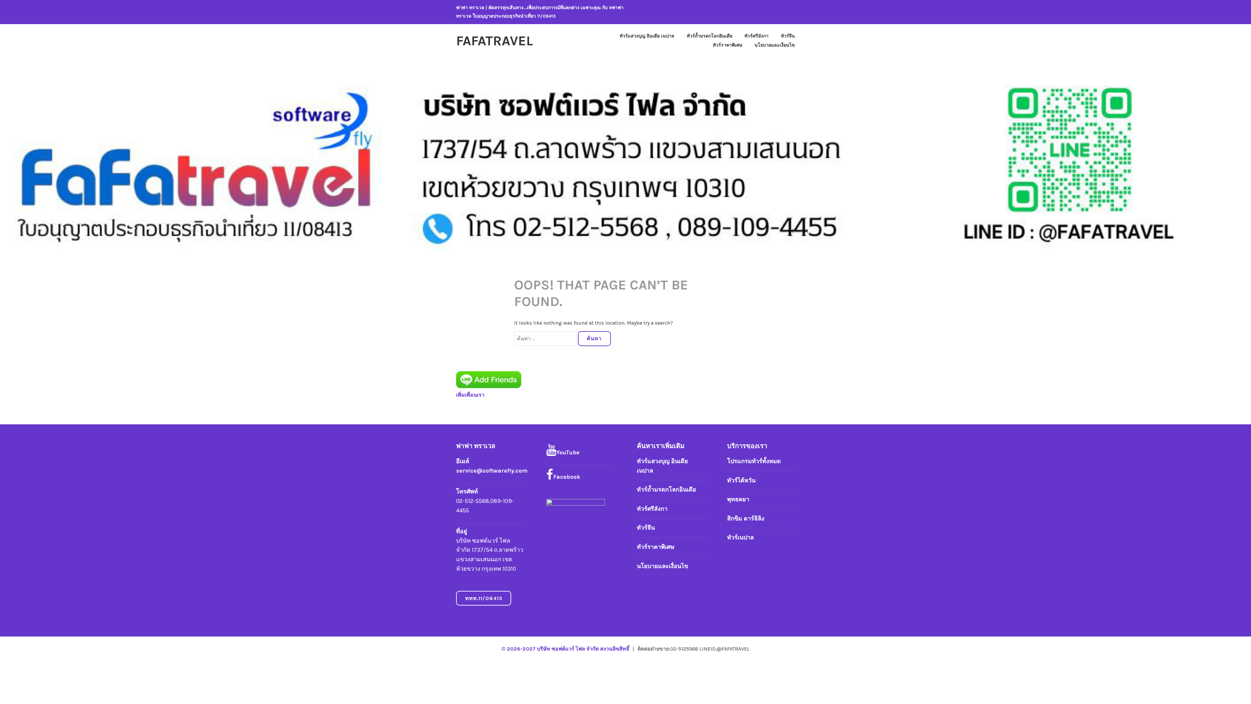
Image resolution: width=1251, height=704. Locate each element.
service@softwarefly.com (491, 470)
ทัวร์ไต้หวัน (741, 480)
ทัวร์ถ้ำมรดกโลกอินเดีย (709, 36)
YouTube (568, 452)
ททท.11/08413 (483, 598)
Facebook (566, 476)
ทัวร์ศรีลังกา (756, 36)
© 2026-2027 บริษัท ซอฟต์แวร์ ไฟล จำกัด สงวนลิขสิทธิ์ (566, 649)
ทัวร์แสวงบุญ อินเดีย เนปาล (647, 36)
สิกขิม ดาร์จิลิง (745, 518)
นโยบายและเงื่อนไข (775, 45)
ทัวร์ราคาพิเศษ (727, 45)
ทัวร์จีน (788, 36)
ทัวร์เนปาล (740, 537)
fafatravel (494, 41)
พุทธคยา (738, 499)
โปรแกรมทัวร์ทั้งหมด (754, 461)
